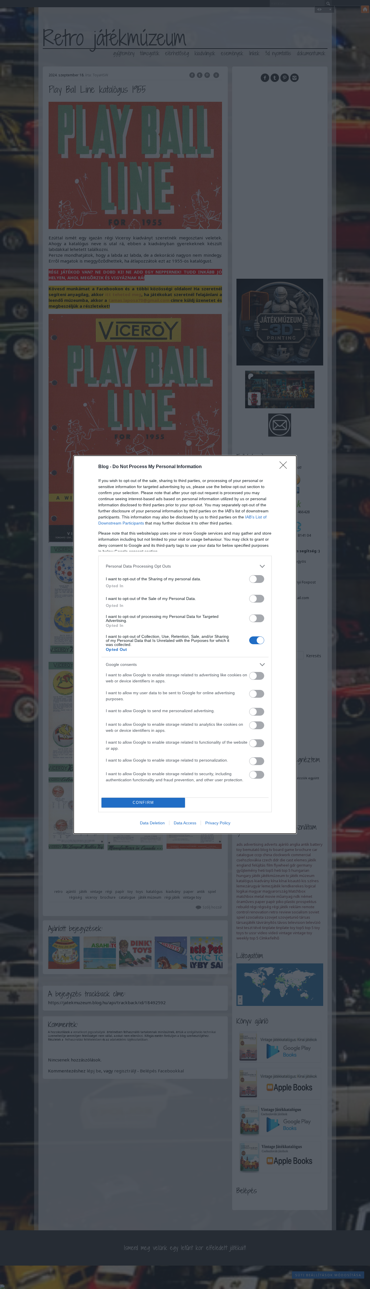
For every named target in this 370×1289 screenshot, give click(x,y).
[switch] (256, 579)
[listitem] (185, 566)
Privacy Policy (217, 823)
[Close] (285, 466)
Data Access (185, 823)
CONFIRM (143, 802)
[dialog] (185, 645)
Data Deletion (152, 823)
